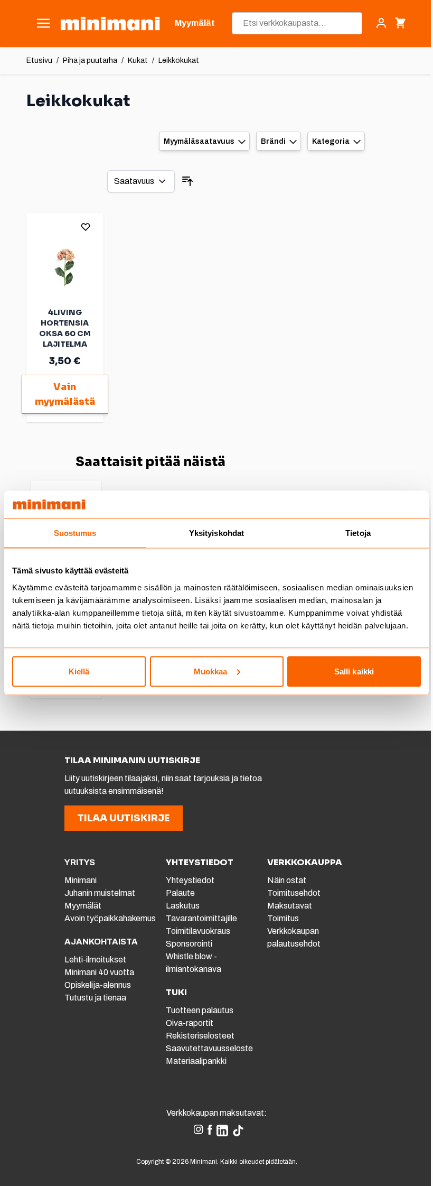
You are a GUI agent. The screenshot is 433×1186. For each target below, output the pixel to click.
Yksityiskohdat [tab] (216, 533)
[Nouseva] (187, 181)
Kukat (138, 60)
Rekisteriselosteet (200, 1035)
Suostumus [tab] (75, 533)
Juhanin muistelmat (99, 892)
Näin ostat (286, 880)
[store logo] (110, 23)
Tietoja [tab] (358, 533)
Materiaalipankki (196, 1061)
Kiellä (79, 670)
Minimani (80, 880)
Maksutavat (289, 905)
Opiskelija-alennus (97, 984)
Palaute (180, 892)
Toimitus (283, 918)
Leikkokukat (178, 60)
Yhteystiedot (190, 880)
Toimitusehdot (294, 892)
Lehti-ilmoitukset (95, 959)
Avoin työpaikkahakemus (110, 918)
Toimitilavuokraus (198, 930)
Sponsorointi (189, 943)
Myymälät (82, 905)
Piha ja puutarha (90, 60)
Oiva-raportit (189, 1022)
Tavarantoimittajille (201, 918)
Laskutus (183, 905)
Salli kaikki (354, 670)
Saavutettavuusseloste (209, 1048)
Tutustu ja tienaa (95, 997)
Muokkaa (211, 670)
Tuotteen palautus (200, 1010)
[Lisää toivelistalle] (85, 226)
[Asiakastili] (381, 23)
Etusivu (39, 60)
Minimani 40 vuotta (99, 972)
